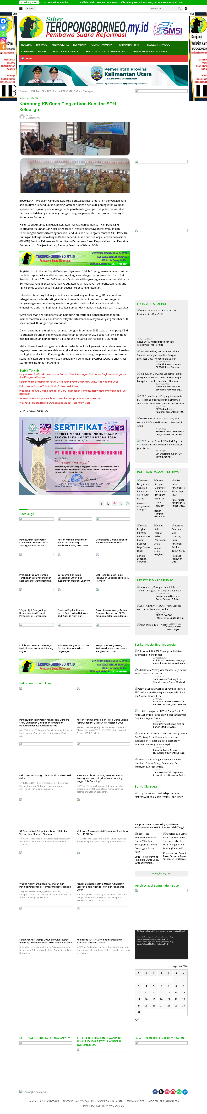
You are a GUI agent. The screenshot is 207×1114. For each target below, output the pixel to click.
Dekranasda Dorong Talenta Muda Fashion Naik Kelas (48, 386)
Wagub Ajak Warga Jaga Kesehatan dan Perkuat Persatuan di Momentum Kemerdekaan (33, 613)
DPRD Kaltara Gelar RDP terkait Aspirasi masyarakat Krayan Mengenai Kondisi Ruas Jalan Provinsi (169, 455)
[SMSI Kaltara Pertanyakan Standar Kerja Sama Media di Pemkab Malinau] (161, 672)
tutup (15, 14)
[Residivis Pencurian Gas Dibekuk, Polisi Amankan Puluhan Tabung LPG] (178, 538)
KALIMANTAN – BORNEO (34, 51)
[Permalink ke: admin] (22, 116)
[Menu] (21, 8)
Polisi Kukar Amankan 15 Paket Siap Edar (178, 502)
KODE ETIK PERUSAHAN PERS (163, 1101)
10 (138, 992)
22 (176, 999)
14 (168, 992)
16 (183, 992)
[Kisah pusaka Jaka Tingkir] (151, 625)
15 (176, 992)
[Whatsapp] (3, 34)
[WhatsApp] (179, 1092)
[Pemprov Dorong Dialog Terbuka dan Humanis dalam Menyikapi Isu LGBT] (113, 633)
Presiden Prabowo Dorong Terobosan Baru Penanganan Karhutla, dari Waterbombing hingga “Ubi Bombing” (72, 392)
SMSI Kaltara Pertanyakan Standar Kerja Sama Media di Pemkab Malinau (169, 681)
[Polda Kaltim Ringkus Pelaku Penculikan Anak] (161, 535)
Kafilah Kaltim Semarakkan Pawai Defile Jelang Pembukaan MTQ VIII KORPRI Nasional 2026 (93, 2)
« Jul (137, 1019)
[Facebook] (3, 21)
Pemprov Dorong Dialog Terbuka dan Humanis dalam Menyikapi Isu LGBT (111, 648)
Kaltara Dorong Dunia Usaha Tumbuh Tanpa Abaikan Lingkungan (73, 648)
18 (146, 999)
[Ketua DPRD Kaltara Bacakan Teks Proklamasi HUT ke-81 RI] (161, 322)
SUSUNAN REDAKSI (49, 1101)
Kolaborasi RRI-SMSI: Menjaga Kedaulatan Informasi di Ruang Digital (36, 648)
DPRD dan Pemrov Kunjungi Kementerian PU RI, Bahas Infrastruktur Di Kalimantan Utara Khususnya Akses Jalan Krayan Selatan (169, 410)
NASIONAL (41, 44)
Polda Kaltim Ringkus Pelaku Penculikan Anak (160, 551)
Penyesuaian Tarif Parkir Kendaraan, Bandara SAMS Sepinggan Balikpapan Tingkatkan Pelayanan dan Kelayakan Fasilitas (72, 376)
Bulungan (24, 98)
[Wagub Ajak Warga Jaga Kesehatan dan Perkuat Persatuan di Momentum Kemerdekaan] (36, 597)
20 (161, 999)
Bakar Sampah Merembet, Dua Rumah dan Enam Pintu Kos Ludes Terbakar (160, 513)
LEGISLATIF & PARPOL (158, 44)
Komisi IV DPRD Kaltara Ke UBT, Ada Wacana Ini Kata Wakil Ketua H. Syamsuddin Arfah (170, 433)
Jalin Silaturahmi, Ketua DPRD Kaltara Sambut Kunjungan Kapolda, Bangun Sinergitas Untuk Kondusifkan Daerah (169, 366)
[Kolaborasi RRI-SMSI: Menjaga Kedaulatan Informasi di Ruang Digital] (36, 633)
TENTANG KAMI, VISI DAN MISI (78, 1101)
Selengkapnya (160, 873)
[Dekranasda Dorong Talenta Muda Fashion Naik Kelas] (113, 527)
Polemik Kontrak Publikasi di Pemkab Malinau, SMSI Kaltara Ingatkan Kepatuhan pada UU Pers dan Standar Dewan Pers (169, 703)
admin (29, 115)
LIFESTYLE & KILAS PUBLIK (65, 51)
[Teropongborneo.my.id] (103, 26)
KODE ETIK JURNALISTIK (110, 1101)
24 (138, 1005)
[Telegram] (185, 1092)
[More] (3, 47)
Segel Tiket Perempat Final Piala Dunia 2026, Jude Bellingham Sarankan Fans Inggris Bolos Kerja (147, 859)
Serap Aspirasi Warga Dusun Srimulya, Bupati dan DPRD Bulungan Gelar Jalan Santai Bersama (111, 613)
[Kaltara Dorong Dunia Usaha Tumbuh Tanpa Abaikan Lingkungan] (75, 633)
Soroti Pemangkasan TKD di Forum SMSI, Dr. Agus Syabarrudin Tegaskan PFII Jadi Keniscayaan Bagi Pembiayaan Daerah (170, 725)
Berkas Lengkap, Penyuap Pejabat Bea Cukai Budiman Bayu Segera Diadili (143, 558)
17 (138, 999)
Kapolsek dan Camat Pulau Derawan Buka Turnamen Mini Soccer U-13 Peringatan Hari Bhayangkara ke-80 (175, 856)
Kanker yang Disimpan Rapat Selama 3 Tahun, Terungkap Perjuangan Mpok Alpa (168, 597)
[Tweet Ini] (108, 503)
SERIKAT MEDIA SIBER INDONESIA (150, 51)
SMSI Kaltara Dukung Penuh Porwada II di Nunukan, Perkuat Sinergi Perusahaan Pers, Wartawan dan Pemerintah (170, 774)
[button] (179, 8)
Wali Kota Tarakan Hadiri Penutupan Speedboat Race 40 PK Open (55, 402)
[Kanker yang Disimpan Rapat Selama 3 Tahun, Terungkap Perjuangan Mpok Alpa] (161, 589)
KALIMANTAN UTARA (101, 44)
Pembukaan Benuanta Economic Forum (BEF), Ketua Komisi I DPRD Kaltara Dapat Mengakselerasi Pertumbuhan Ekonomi (168, 388)
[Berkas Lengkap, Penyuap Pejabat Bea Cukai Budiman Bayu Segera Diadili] (144, 538)
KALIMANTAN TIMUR (129, 44)
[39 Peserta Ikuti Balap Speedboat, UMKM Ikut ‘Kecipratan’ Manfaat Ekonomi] (75, 562)
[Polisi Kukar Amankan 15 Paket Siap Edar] (178, 488)
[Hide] (1, 53)
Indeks (30, 8)
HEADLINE (26, 44)
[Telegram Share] (121, 503)
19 (154, 999)
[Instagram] (3, 40)
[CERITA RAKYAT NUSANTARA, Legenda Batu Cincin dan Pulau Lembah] (161, 607)
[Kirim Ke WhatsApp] (127, 503)
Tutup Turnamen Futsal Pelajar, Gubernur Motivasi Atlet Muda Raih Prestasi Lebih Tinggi (159, 826)
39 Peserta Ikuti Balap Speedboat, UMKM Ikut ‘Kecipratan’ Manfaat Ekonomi (60, 398)
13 (161, 992)
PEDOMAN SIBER (135, 1101)
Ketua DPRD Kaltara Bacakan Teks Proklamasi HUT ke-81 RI (155, 343)
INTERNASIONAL (60, 44)
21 (168, 999)
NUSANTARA (79, 44)
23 (183, 999)
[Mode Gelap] (186, 8)
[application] (161, 944)
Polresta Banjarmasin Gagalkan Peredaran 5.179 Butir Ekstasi (143, 506)
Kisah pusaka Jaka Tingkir (173, 628)
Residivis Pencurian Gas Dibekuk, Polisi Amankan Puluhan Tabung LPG (178, 558)
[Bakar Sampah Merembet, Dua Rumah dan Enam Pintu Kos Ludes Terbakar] (161, 493)
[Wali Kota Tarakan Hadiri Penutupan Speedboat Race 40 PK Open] (113, 562)
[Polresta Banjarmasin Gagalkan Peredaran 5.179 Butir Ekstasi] (144, 489)
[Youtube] (173, 1092)
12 (154, 992)
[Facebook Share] (101, 503)
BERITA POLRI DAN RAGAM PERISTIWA (106, 51)
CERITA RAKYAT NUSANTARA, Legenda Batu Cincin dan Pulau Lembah (170, 616)
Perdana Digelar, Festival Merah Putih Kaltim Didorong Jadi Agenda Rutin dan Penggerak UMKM (73, 613)
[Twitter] (3, 27)
